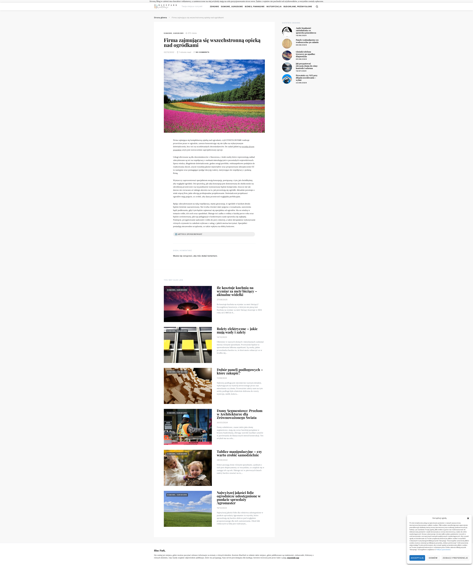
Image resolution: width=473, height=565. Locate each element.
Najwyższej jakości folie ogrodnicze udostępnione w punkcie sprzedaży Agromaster (239, 497)
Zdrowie (214, 6)
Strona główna (160, 17)
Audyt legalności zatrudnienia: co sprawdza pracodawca (306, 30)
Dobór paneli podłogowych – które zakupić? (240, 371)
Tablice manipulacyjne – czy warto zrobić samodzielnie (239, 453)
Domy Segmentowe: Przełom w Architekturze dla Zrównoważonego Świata (239, 414)
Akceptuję (417, 558)
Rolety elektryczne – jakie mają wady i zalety (237, 330)
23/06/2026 (301, 83)
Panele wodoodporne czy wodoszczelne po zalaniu (307, 41)
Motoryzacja (274, 6)
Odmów (433, 558)
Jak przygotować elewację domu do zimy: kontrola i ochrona (307, 65)
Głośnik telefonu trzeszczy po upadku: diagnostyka (305, 54)
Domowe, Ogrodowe (232, 6)
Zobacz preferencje (455, 558)
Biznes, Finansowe (255, 6)
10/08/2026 (301, 35)
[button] (468, 518)
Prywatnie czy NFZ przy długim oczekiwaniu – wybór (306, 77)
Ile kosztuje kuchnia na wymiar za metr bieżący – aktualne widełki (237, 291)
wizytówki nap (293, 558)
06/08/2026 (301, 45)
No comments (202, 52)
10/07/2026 (301, 71)
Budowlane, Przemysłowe (298, 6)
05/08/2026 (301, 59)
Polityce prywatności (443, 549)
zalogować (187, 256)
